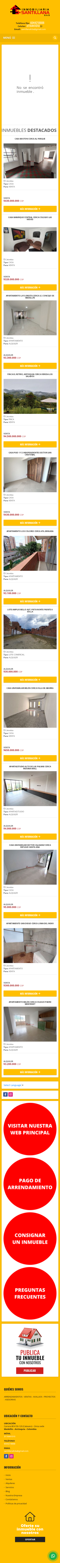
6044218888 (37, 23)
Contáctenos (12, 1499)
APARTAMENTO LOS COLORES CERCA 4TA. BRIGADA (30, 531)
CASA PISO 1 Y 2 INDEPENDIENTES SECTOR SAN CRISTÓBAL (30, 454)
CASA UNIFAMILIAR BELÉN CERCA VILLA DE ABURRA (30, 688)
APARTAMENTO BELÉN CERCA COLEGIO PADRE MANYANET (30, 1003)
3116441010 (33, 26)
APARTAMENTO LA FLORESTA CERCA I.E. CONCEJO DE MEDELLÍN (30, 297)
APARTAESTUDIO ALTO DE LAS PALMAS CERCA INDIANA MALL (30, 767)
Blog (8, 1491)
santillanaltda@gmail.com (16, 1451)
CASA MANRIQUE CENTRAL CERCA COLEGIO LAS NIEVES (30, 218)
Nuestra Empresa (14, 1495)
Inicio (8, 1475)
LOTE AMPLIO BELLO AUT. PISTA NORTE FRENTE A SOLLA (30, 611)
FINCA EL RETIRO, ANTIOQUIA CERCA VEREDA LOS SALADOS (30, 375)
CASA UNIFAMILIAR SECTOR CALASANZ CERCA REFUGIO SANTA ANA (30, 846)
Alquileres (10, 1483)
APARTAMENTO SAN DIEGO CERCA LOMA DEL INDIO (30, 923)
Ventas (9, 1479)
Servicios (10, 1487)
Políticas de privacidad (16, 1503)
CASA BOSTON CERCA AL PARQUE (30, 139)
